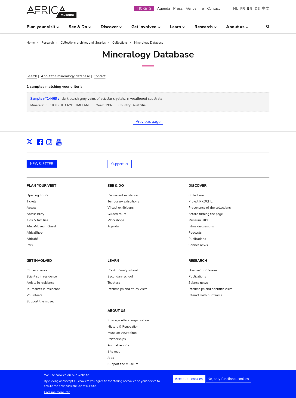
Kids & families (37, 220)
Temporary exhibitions (123, 201)
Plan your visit (41, 185)
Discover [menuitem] (109, 28)
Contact (213, 8)
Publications (197, 239)
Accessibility (35, 214)
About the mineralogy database (65, 76)
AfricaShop (35, 232)
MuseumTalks (198, 220)
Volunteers (34, 295)
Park (30, 245)
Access (32, 207)
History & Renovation (123, 326)
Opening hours (37, 195)
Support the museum (42, 301)
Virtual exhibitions (121, 207)
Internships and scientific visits (210, 289)
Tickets (32, 201)
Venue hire (195, 8)
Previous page (148, 121)
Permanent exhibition (123, 195)
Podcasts (195, 232)
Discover (197, 185)
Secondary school (120, 276)
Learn (113, 260)
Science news (198, 245)
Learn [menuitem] (175, 28)
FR (242, 8)
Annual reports (118, 345)
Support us (119, 164)
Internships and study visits (127, 289)
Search (32, 76)
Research (47, 43)
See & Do (116, 185)
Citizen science (37, 270)
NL (235, 8)
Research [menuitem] (203, 28)
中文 (265, 8)
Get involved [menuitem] (144, 28)
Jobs (111, 358)
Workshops (116, 220)
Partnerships (117, 339)
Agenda (163, 8)
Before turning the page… (206, 214)
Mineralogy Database (148, 43)
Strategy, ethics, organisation (128, 320)
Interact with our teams (205, 295)
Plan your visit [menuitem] (41, 28)
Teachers (114, 282)
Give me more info (57, 392)
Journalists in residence (43, 289)
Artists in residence (40, 282)
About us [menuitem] (235, 28)
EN (249, 8)
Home (31, 43)
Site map (114, 351)
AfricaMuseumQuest (41, 226)
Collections (119, 43)
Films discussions (201, 226)
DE (257, 8)
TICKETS (144, 8)
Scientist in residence (42, 276)
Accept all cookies (189, 379)
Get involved (39, 260)
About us (117, 310)
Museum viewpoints (122, 333)
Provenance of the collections (209, 207)
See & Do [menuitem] (78, 28)
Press (178, 8)
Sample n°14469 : (44, 98)
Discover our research (203, 270)
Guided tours (117, 214)
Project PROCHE (200, 201)
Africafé (32, 239)
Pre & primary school (123, 270)
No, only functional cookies (228, 379)
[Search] (267, 26)
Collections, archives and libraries (83, 43)
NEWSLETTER (41, 163)
